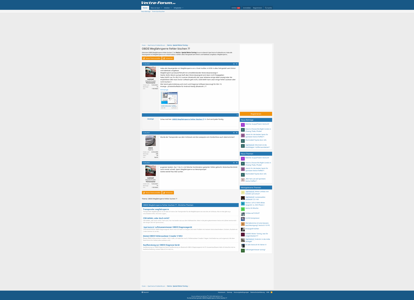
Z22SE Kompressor (252, 218)
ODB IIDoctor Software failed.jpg (173, 106)
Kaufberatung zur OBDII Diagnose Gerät (161, 245)
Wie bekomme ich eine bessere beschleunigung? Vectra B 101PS (257, 224)
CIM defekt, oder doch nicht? (156, 218)
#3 (237, 163)
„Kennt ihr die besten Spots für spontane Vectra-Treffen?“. (256, 135)
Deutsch (146, 292)
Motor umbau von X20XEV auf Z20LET (257, 192)
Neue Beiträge (145, 11)
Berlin (156, 157)
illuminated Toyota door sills (255, 140)
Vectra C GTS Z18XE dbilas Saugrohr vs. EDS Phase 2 (255, 203)
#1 (237, 64)
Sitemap (229, 292)
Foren (145, 8)
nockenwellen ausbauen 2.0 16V (255, 198)
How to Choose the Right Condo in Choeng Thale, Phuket (258, 130)
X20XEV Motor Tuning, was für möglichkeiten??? (256, 234)
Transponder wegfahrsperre (156, 209)
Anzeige (150, 119)
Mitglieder (177, 8)
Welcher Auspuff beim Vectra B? (257, 124)
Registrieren (256, 114)
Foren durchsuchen (158, 11)
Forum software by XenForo (207, 296)
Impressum (221, 292)
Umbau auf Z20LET (252, 213)
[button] (161, 8)
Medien (167, 8)
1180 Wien (155, 89)
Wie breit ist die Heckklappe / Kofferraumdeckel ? (257, 146)
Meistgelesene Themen (251, 187)
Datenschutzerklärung (257, 292)
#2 (237, 133)
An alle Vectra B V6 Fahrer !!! (255, 245)
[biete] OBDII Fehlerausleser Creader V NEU (163, 236)
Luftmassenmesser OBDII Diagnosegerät (168, 227)
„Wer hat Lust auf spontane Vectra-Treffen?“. (255, 180)
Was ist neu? (155, 8)
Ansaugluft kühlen (252, 229)
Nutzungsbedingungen (241, 292)
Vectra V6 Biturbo (251, 208)
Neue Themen (247, 153)
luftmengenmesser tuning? (255, 249)
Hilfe (267, 292)
